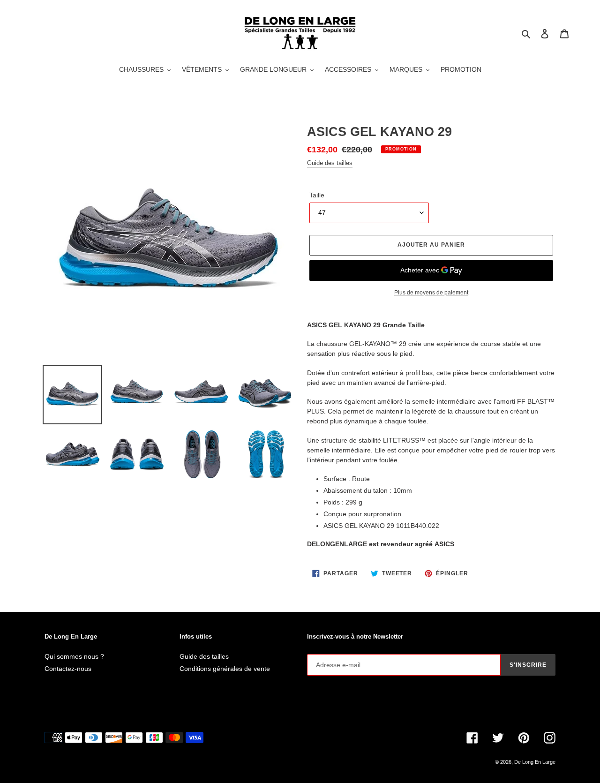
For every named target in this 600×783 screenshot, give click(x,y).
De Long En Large (534, 762)
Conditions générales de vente (225, 668)
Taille (316, 195)
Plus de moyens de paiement (431, 292)
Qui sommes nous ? (74, 656)
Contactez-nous (68, 668)
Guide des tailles (329, 162)
